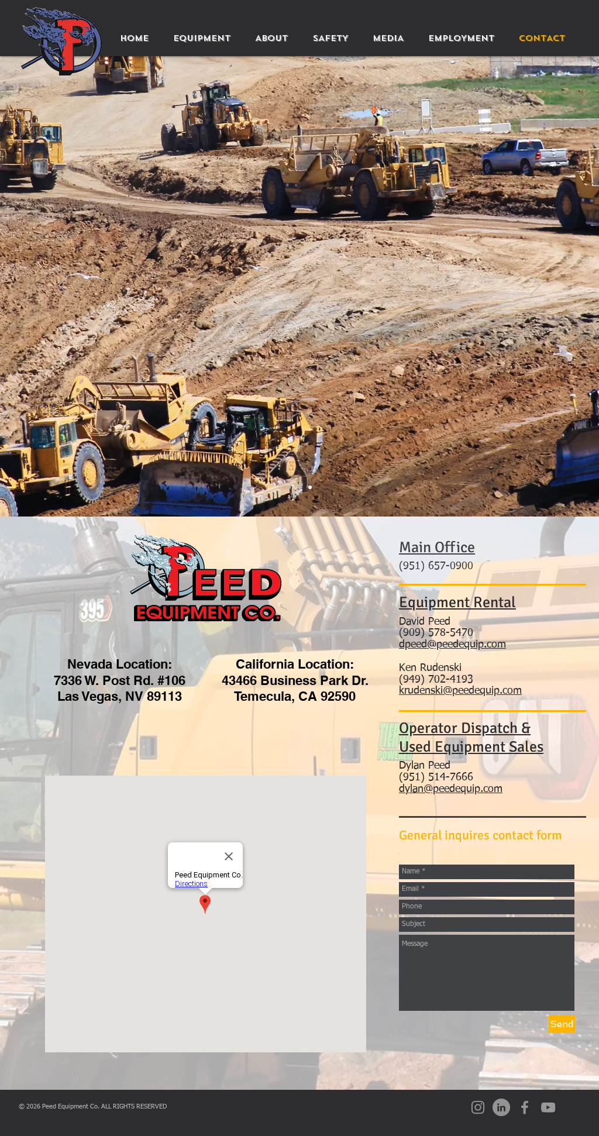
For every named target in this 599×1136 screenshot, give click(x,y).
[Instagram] (478, 1107)
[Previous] (63, 286)
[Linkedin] (501, 1107)
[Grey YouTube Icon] (548, 1107)
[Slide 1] (299, 487)
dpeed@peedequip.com (452, 644)
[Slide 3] (289, 487)
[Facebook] (524, 1107)
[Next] (535, 286)
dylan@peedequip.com (450, 789)
